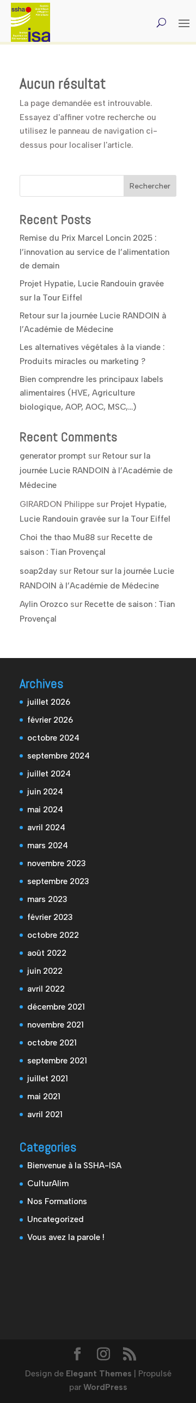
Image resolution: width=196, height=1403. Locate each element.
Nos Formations (57, 1201)
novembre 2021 (55, 1025)
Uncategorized (55, 1219)
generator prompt (53, 456)
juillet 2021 (47, 1078)
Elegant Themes (99, 1374)
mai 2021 (43, 1096)
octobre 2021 (52, 1043)
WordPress (105, 1387)
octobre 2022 (53, 935)
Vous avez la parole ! (66, 1237)
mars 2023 (47, 899)
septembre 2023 (58, 881)
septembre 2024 (58, 756)
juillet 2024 (49, 774)
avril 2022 (46, 989)
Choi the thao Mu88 (57, 537)
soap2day (38, 571)
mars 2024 (47, 845)
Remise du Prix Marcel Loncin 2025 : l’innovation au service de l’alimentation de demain (94, 252)
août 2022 (46, 953)
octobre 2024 (53, 738)
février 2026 (50, 720)
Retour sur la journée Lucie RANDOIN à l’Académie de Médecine (96, 470)
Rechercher (150, 186)
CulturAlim (48, 1183)
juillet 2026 (48, 702)
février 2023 (50, 917)
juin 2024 (45, 792)
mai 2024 (45, 810)
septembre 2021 (57, 1061)
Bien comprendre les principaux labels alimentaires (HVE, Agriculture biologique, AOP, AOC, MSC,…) (91, 393)
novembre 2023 (56, 863)
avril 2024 (46, 827)
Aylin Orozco (44, 604)
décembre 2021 (56, 1007)
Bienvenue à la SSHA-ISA (74, 1165)
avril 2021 (45, 1114)
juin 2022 (45, 971)
